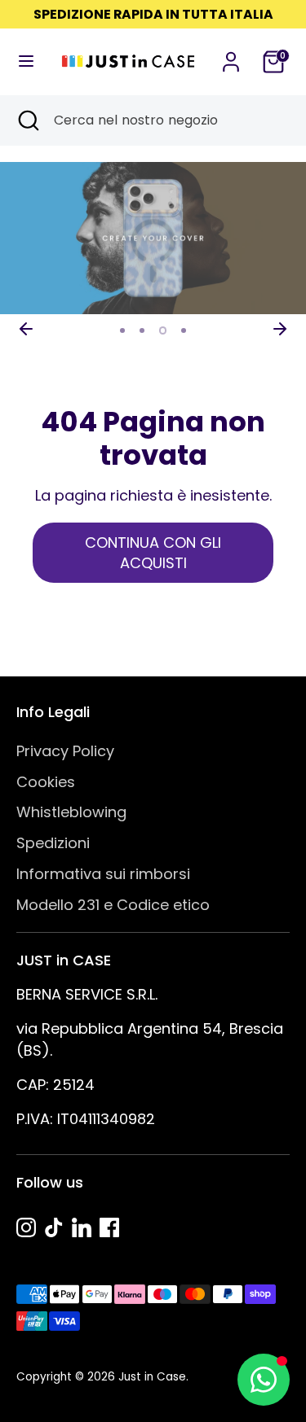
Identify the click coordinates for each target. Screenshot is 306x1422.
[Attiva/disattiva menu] (24, 61)
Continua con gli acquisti (153, 552)
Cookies (45, 782)
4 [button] (184, 330)
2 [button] (142, 330)
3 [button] (163, 330)
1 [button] (122, 330)
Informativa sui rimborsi (103, 874)
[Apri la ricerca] (27, 120)
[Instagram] (26, 1227)
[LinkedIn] (81, 1227)
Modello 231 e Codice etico (113, 905)
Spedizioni (53, 843)
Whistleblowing (71, 812)
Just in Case (152, 1377)
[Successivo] (280, 329)
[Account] (231, 56)
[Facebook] (109, 1227)
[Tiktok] (54, 1227)
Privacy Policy (65, 751)
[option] (153, 238)
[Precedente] (26, 329)
